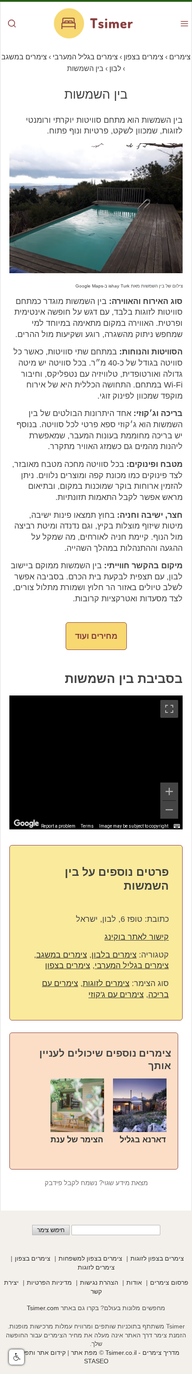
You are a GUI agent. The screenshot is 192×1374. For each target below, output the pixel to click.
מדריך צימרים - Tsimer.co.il (141, 1352)
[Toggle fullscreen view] (169, 709)
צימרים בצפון (67, 965)
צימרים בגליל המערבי (132, 965)
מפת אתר (84, 1352)
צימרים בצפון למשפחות (90, 1258)
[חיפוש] (12, 24)
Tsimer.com (43, 1308)
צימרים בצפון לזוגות (157, 1258)
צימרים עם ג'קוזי (116, 994)
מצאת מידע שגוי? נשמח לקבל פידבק (96, 1183)
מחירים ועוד (96, 636)
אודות (134, 1282)
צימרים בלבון (114, 954)
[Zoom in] (169, 791)
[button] (16, 1357)
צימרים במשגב (61, 954)
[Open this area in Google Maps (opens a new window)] (26, 823)
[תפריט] (184, 24)
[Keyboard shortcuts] (177, 826)
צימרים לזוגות (106, 983)
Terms (87, 826)
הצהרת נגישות (99, 1282)
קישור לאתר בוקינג (136, 937)
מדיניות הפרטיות (49, 1282)
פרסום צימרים (169, 1282)
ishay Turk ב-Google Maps (102, 285)
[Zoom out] (169, 810)
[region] (96, 762)
